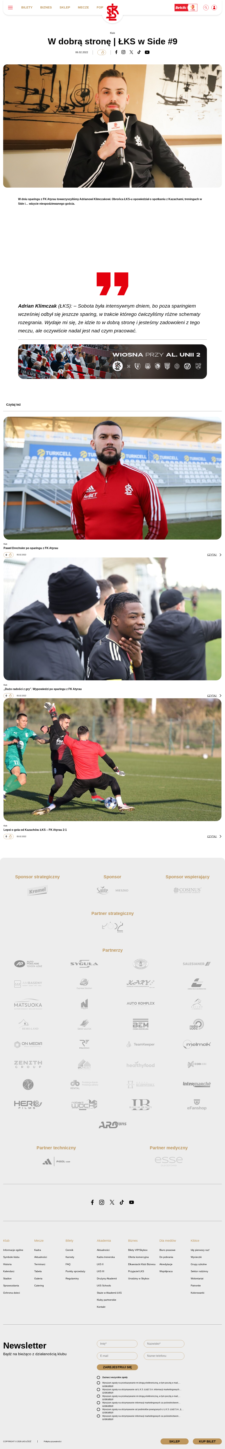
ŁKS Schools (104, 1285)
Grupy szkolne (199, 1264)
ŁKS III (100, 1271)
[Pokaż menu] (10, 7)
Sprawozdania (11, 1285)
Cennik (69, 1250)
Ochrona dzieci (11, 1292)
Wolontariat (197, 1278)
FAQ (68, 1264)
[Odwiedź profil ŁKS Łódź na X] (112, 1202)
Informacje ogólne (13, 1250)
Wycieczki (196, 1257)
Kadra (37, 1250)
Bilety (27, 7)
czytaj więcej (107, 1386)
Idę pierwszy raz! (200, 1250)
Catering (39, 1285)
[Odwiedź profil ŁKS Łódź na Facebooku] (92, 1202)
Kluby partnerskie (106, 1299)
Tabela (38, 1271)
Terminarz (39, 1264)
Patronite (196, 1285)
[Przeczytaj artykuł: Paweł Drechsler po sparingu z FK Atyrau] (112, 477)
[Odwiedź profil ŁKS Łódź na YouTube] (131, 1203)
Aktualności (40, 1257)
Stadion (7, 1278)
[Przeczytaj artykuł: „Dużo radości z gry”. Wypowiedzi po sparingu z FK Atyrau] (112, 618)
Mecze (83, 7)
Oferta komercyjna (138, 1257)
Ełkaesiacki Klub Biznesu (142, 1264)
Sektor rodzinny (199, 1271)
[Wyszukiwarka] (206, 7)
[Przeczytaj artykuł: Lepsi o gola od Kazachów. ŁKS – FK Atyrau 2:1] (112, 759)
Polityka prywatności (52, 1441)
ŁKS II (100, 1264)
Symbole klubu (11, 1257)
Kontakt (101, 1306)
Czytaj (212, 554)
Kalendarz (8, 1271)
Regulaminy (72, 1278)
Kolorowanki (197, 1292)
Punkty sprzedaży (75, 1271)
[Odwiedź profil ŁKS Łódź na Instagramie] (101, 1202)
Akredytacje (165, 1264)
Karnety (70, 1257)
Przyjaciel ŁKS (136, 1271)
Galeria (38, 1278)
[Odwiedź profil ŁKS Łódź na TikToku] (122, 1202)
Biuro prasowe (167, 1250)
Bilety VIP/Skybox (137, 1250)
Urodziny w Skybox (138, 1278)
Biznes (46, 7)
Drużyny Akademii (107, 1278)
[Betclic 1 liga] (186, 7)
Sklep (65, 7)
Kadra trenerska (106, 1257)
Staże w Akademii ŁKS (109, 1292)
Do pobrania (166, 1257)
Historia (7, 1264)
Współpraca (166, 1271)
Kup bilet (207, 1441)
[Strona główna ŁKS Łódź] (112, 12)
